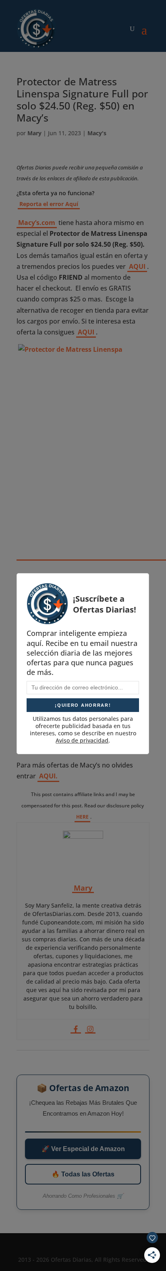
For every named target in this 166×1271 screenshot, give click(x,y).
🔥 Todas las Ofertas (83, 1174)
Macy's (96, 133)
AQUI (137, 266)
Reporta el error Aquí (48, 204)
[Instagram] (90, 1029)
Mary (34, 133)
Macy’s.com (36, 222)
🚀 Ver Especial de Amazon (83, 1148)
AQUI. (48, 776)
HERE (82, 816)
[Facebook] (76, 1029)
